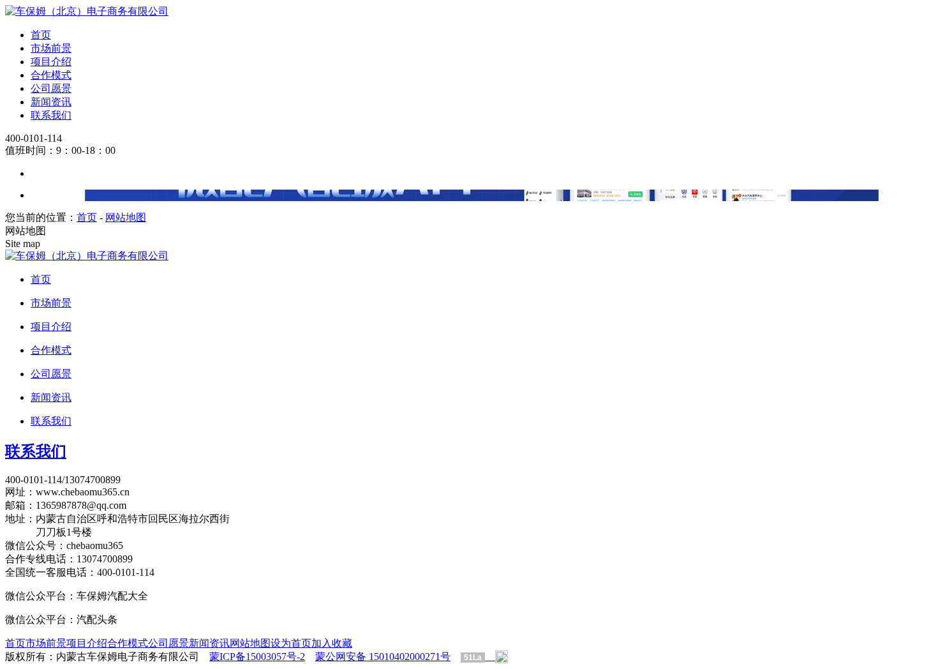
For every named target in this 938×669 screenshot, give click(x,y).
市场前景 (51, 48)
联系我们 (51, 115)
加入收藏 (331, 643)
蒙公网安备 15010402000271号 (382, 656)
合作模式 (51, 75)
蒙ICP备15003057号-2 (257, 656)
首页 (41, 34)
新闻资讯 (51, 101)
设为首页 (291, 643)
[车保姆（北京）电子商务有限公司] (86, 11)
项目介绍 (51, 61)
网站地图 (125, 217)
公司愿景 (51, 88)
